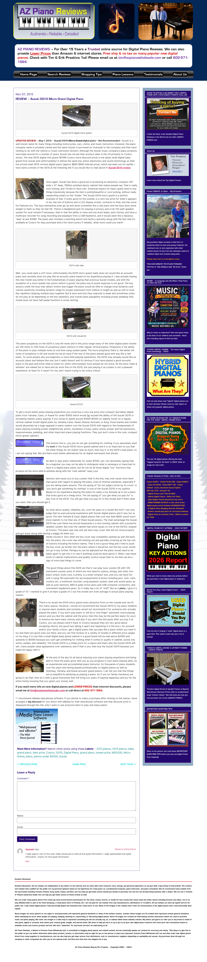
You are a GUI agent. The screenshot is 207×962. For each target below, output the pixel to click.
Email (20, 827)
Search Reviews (59, 74)
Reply (27, 861)
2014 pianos (119, 748)
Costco (50, 752)
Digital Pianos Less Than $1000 (161, 494)
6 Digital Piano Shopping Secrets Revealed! (166, 508)
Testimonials (153, 74)
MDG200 (117, 752)
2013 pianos (103, 748)
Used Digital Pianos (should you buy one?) (165, 500)
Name (20, 815)
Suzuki (63, 756)
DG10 (59, 752)
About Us (180, 74)
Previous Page (27, 764)
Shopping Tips (91, 74)
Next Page (128, 764)
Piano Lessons (123, 74)
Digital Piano (71, 752)
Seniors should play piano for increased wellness (168, 511)
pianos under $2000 (46, 756)
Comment (23, 778)
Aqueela (29, 849)
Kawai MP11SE (169, 485)
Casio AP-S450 (154, 485)
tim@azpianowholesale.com (47, 690)
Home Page (28, 74)
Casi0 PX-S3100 (167, 482)
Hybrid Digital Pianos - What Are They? (164, 497)
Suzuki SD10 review (119, 167)
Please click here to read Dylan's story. (163, 259)
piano (29, 756)
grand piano (87, 752)
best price (39, 752)
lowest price (103, 752)
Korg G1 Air (165, 491)
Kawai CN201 (183, 482)
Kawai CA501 (153, 482)
